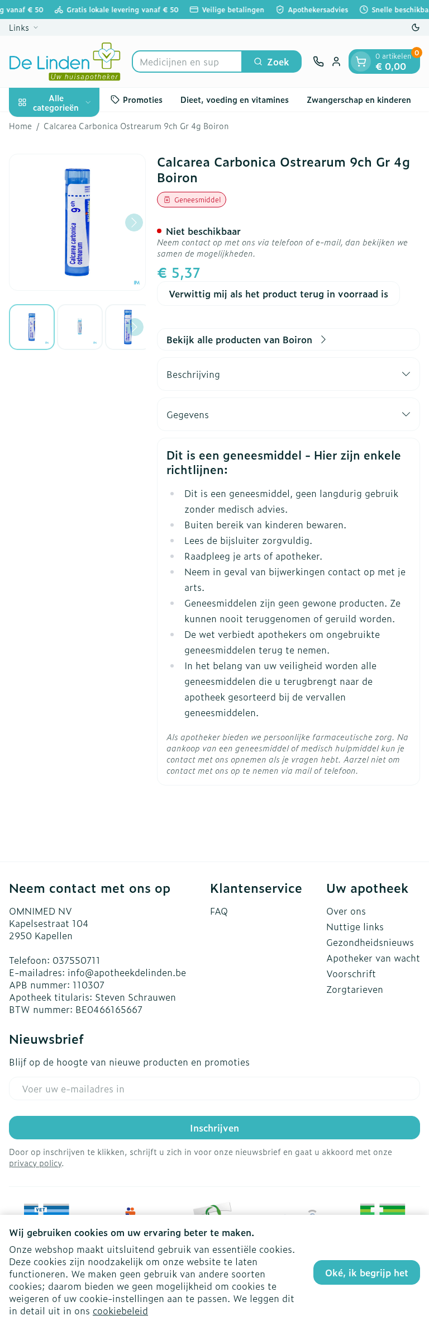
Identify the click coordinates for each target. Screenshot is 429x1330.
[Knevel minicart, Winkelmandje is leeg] (361, 61)
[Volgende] (134, 222)
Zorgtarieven (354, 989)
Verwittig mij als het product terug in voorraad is (278, 293)
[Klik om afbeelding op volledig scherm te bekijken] (77, 222)
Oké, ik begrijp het (366, 1272)
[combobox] (187, 61)
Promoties (143, 99)
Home (20, 125)
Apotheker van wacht (373, 958)
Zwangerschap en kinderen (359, 99)
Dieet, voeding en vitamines (234, 99)
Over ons (346, 911)
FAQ (219, 911)
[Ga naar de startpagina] (65, 61)
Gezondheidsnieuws (370, 942)
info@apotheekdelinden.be (127, 972)
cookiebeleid (120, 1310)
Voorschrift (351, 973)
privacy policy (35, 1162)
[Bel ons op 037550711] (318, 61)
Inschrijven (214, 1127)
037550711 (77, 960)
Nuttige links (355, 926)
